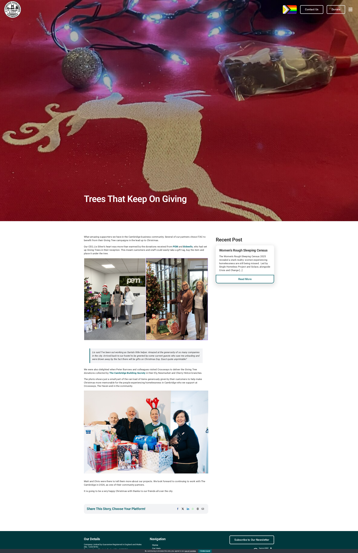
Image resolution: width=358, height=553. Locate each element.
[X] (182, 509)
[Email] (202, 509)
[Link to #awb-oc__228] (350, 9)
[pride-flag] (290, 6)
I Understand (205, 551)
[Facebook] (177, 509)
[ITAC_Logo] (12, 2)
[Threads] (197, 509)
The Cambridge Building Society (127, 373)
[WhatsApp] (192, 509)
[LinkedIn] (187, 509)
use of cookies (190, 551)
